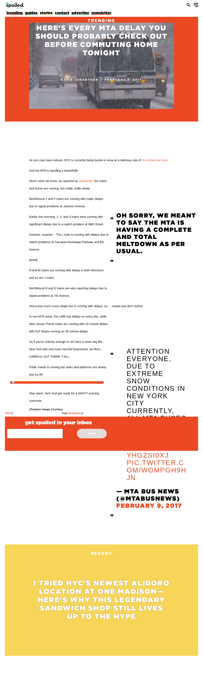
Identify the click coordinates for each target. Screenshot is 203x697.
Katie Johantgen (80, 79)
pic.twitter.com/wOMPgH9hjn (157, 470)
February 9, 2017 (149, 506)
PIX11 (8, 413)
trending (101, 20)
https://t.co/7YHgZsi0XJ (155, 451)
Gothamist (74, 413)
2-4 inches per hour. (155, 160)
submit (92, 433)
